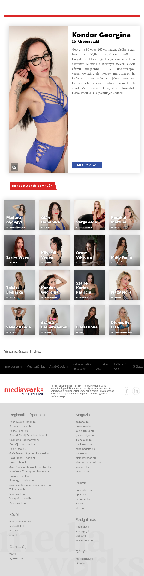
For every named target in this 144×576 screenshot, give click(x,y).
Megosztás (87, 165)
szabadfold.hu (17, 526)
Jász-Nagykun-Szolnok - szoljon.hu (30, 466)
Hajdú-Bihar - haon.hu (22, 457)
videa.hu (81, 535)
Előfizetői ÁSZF (120, 366)
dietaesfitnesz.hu (86, 457)
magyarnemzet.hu (20, 521)
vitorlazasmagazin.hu (88, 462)
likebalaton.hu (84, 439)
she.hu (80, 508)
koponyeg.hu (83, 531)
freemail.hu (82, 526)
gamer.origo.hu (85, 435)
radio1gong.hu (84, 558)
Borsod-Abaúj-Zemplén (32, 186)
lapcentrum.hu (84, 540)
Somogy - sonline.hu (21, 480)
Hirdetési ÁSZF (102, 366)
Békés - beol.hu (18, 430)
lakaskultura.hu (85, 430)
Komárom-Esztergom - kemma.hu (29, 471)
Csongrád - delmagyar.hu (24, 439)
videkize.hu (82, 466)
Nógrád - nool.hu (19, 475)
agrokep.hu (16, 558)
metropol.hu (83, 499)
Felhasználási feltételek (82, 366)
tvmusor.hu (82, 471)
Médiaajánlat (35, 366)
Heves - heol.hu (18, 462)
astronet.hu (82, 421)
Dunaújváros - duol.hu (22, 444)
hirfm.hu (81, 563)
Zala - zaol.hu (17, 502)
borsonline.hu (84, 489)
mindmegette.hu (85, 448)
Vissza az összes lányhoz (22, 351)
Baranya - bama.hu (20, 426)
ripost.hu (81, 494)
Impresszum (13, 366)
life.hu (79, 503)
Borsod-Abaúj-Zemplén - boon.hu (29, 435)
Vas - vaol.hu (17, 493)
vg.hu (12, 553)
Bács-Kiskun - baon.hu (22, 421)
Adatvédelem (59, 366)
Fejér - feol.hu (17, 448)
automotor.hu (84, 426)
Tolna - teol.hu (17, 489)
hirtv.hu (13, 530)
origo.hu (14, 535)
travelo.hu (82, 453)
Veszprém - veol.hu (20, 498)
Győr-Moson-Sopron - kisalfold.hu (29, 453)
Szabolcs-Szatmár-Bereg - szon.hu (30, 484)
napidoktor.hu (84, 444)
